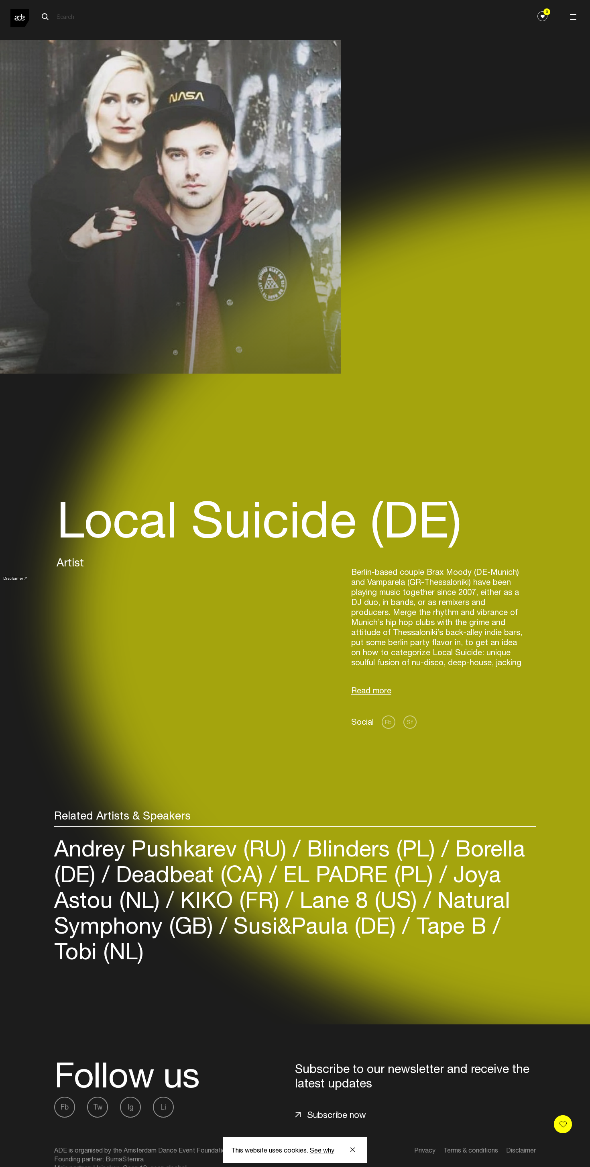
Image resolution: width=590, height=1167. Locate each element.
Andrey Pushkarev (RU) (173, 848)
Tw (97, 1107)
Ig (131, 1107)
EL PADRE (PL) (358, 874)
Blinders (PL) (371, 848)
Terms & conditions (471, 1150)
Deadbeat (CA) (189, 874)
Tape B (451, 925)
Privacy (424, 1150)
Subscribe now (336, 1115)
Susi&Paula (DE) (314, 925)
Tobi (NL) (99, 951)
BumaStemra (125, 1159)
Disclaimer (13, 578)
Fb (388, 722)
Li (163, 1107)
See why (322, 1150)
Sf (410, 722)
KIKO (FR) (230, 900)
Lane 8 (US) (358, 900)
